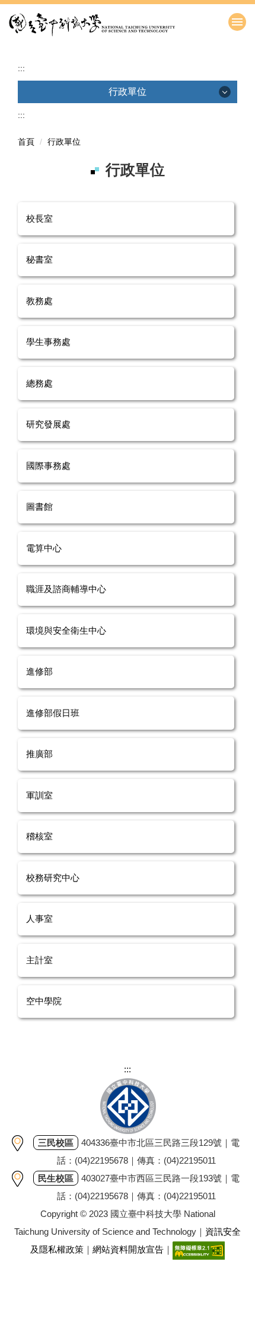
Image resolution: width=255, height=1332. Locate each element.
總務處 (39, 383)
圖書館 (39, 507)
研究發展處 (48, 424)
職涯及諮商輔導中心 (66, 589)
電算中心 (44, 548)
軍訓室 (39, 795)
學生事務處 (48, 342)
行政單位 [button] (127, 92)
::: (21, 68)
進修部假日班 (52, 713)
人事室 (39, 918)
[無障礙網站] (199, 1249)
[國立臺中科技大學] (127, 25)
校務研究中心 (52, 878)
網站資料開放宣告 (128, 1249)
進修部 (39, 671)
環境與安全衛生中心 (66, 630)
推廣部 (39, 754)
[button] (237, 22)
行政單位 (64, 141)
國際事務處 (48, 466)
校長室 (39, 218)
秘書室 (39, 259)
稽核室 (39, 836)
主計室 (39, 960)
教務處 (39, 301)
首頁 (26, 141)
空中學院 (44, 1001)
